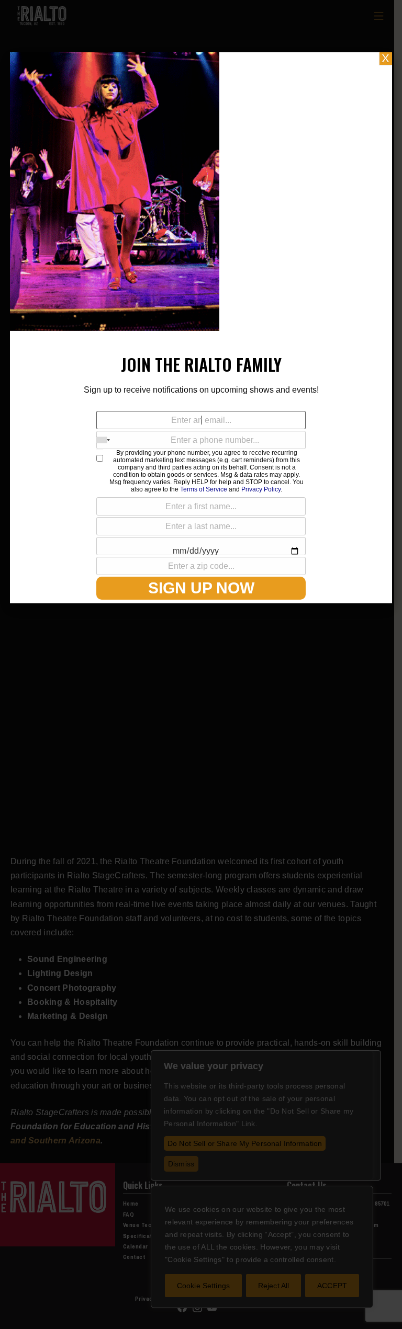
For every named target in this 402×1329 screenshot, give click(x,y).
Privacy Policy (261, 489)
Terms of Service (203, 489)
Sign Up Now (201, 588)
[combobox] (103, 440)
